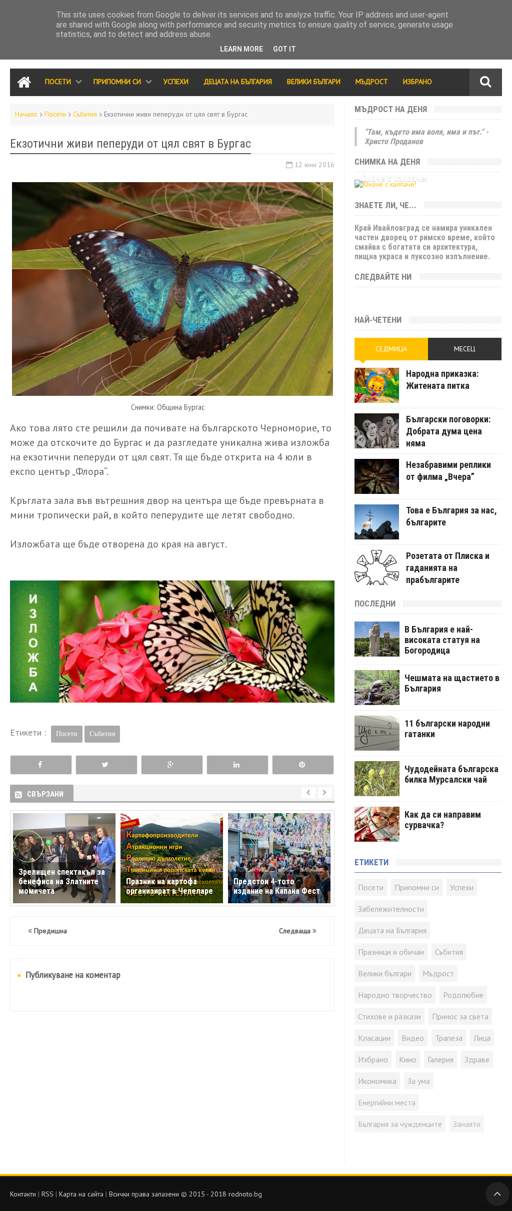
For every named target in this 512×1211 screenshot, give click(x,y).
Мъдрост (372, 81)
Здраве (477, 1059)
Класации (374, 1038)
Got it (284, 49)
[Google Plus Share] (172, 765)
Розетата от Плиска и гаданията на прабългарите (448, 567)
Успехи (176, 81)
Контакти (23, 1193)
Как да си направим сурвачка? (442, 819)
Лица (482, 1038)
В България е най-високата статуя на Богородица (442, 640)
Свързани (45, 794)
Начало (26, 114)
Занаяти (466, 1124)
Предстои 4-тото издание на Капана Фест (277, 886)
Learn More (241, 49)
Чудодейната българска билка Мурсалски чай (451, 774)
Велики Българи (313, 81)
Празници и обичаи (391, 952)
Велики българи (385, 973)
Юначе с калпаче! (394, 178)
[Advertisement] (172, 1094)
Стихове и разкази (389, 1016)
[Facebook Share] (40, 765)
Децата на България (238, 81)
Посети (58, 81)
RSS (48, 1193)
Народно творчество (395, 995)
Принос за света (460, 1016)
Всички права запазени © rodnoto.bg (185, 1193)
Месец (464, 348)
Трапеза (448, 1038)
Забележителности (391, 909)
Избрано (417, 81)
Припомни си (117, 81)
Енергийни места (387, 1102)
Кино (407, 1059)
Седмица (391, 348)
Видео (413, 1038)
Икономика (377, 1081)
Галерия (441, 1059)
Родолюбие (463, 995)
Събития (85, 114)
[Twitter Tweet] (106, 765)
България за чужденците (400, 1124)
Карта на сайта (81, 1193)
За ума (419, 1081)
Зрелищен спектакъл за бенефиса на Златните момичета (61, 881)
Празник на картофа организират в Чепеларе (169, 886)
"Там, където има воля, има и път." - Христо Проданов (426, 136)
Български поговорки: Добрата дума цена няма (448, 431)
